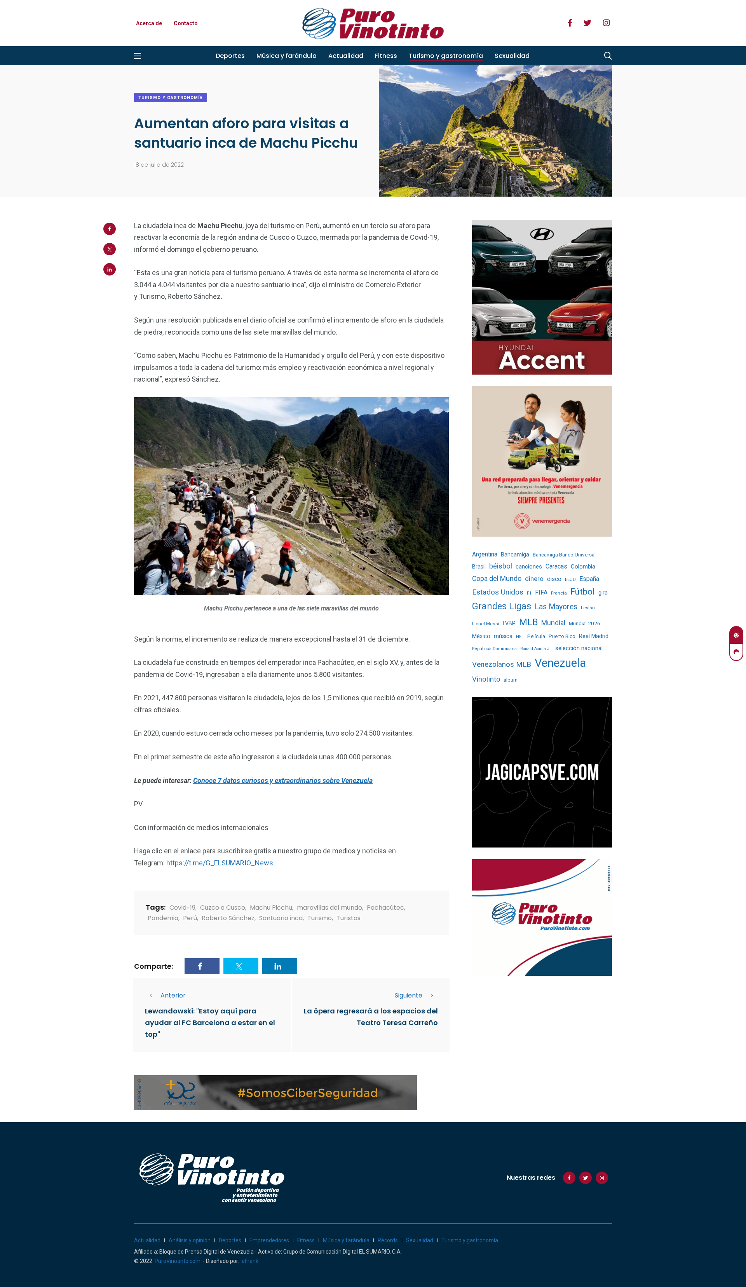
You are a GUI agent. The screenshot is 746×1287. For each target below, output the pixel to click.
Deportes (230, 55)
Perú (190, 918)
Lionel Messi (485, 623)
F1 (529, 593)
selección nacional (579, 648)
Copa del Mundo (496, 578)
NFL (520, 636)
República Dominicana (494, 648)
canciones (529, 566)
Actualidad (345, 55)
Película (536, 636)
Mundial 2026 (584, 623)
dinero (534, 578)
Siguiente (408, 995)
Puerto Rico (562, 636)
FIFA (541, 592)
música (503, 636)
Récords (388, 1240)
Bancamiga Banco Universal (564, 554)
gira (603, 592)
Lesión (588, 607)
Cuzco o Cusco (222, 907)
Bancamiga (515, 554)
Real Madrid (593, 636)
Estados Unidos (497, 592)
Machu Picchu (271, 907)
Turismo (319, 918)
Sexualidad (512, 55)
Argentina (484, 554)
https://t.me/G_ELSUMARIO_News (219, 863)
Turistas (348, 918)
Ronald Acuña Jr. (536, 648)
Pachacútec (385, 907)
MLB (528, 622)
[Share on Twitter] (109, 249)
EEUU (570, 579)
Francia (559, 593)
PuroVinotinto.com (177, 1261)
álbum (511, 680)
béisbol (500, 566)
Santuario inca (281, 918)
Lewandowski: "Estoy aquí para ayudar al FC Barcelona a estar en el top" (210, 1022)
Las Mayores (556, 606)
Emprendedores (269, 1240)
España (589, 578)
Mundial (553, 623)
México (481, 636)
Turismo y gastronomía (446, 55)
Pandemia (163, 918)
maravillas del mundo (329, 907)
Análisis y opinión (190, 1240)
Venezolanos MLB (501, 664)
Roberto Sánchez (228, 918)
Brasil (479, 566)
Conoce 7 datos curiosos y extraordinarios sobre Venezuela (283, 780)
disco (554, 578)
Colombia (583, 566)
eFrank (250, 1261)
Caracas (556, 566)
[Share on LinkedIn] (109, 269)
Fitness (386, 55)
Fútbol (582, 591)
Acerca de (149, 23)
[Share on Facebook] (109, 229)
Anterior (173, 995)
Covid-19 (182, 907)
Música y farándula (286, 55)
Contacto (186, 23)
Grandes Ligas (501, 606)
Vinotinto (486, 679)
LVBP (509, 623)
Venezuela (560, 663)
